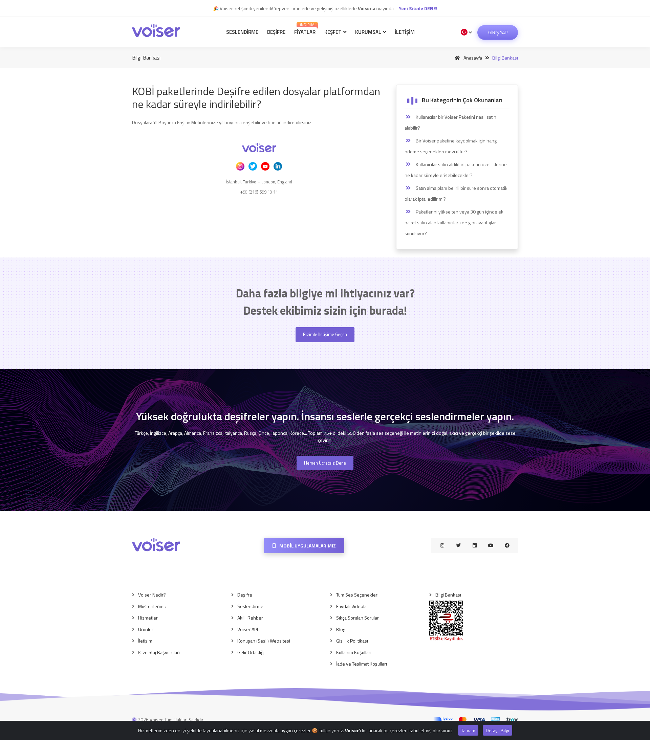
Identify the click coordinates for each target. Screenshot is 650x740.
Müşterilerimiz (152, 606)
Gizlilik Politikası (352, 640)
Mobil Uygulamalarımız (307, 545)
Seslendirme (242, 32)
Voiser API (247, 629)
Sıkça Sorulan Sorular (357, 617)
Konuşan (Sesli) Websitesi (263, 640)
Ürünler (145, 629)
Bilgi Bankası (448, 594)
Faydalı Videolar (352, 606)
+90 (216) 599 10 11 (259, 191)
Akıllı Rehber (250, 617)
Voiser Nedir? (152, 594)
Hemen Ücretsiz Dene (325, 462)
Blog (340, 629)
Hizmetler (148, 617)
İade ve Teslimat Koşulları (361, 663)
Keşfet (333, 32)
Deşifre (276, 32)
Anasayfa (472, 57)
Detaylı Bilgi (497, 730)
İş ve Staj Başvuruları (159, 652)
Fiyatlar (305, 29)
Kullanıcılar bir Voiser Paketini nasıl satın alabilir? (450, 122)
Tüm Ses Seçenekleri (357, 594)
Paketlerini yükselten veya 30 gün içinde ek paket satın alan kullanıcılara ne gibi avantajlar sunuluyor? (454, 222)
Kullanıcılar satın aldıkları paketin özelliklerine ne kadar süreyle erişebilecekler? (456, 170)
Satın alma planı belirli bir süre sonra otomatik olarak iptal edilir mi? (456, 193)
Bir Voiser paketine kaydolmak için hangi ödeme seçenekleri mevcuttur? (451, 146)
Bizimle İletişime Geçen (325, 334)
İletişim (405, 32)
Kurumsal (368, 32)
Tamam (468, 730)
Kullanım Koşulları (353, 652)
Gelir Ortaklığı (250, 652)
